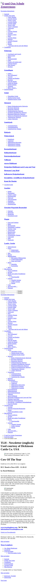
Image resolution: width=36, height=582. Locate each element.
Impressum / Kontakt (10, 576)
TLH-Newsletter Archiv (14, 553)
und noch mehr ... (12, 431)
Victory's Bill (11, 309)
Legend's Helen (12, 321)
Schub (6, 93)
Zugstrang (10, 201)
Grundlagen (8, 70)
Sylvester (10, 316)
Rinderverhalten (12, 84)
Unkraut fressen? (12, 63)
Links (9, 429)
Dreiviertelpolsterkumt (12, 156)
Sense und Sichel (16, 261)
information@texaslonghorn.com (12, 529)
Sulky (9, 238)
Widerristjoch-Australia (14, 145)
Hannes (10, 328)
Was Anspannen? (12, 75)
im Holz (10, 416)
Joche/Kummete (8, 348)
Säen (9, 253)
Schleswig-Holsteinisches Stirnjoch (17, 116)
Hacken (10, 254)
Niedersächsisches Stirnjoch (15, 111)
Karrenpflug (14, 266)
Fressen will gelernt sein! (14, 62)
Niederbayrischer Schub (14, 99)
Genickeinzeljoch (12, 125)
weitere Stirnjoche (13, 119)
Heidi (9, 320)
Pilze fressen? (11, 65)
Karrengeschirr (12, 196)
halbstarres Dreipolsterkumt (14, 174)
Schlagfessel (11, 202)
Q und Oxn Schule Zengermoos (13, 435)
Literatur (10, 423)
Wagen (6, 219)
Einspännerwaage (12, 216)
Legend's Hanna (12, 302)
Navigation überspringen (7, 11)
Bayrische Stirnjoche (13, 108)
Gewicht (10, 77)
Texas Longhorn (6, 545)
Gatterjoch (10, 141)
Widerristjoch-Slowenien (14, 142)
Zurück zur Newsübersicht (8, 532)
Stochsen (10, 67)
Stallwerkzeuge (12, 247)
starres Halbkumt (10, 163)
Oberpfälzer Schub (13, 96)
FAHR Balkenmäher (17, 259)
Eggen (9, 248)
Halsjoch (7, 132)
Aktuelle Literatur (16, 424)
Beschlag (10, 80)
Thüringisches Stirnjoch (14, 117)
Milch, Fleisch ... (12, 88)
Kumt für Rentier (10, 181)
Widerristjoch (9, 136)
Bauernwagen (11, 232)
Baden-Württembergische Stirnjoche (18, 106)
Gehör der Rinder (12, 83)
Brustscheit (11, 214)
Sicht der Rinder (12, 81)
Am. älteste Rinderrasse (10, 548)
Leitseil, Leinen (12, 194)
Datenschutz (7, 577)
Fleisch (10, 419)
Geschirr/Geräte (8, 405)
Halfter (10, 191)
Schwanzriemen (12, 199)
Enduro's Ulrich (12, 318)
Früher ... (10, 73)
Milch (9, 57)
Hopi (9, 313)
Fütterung (7, 51)
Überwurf (10, 198)
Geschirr (7, 188)
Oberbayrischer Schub (14, 98)
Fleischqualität (15, 421)
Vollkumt (7, 160)
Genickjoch (8, 122)
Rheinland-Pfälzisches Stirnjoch (16, 114)
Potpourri (10, 432)
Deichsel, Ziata (12, 229)
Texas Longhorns (12, 415)
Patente (13, 427)
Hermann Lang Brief (11, 170)
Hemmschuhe (11, 225)
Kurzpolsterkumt (10, 149)
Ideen (9, 267)
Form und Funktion (13, 222)
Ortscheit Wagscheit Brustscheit (15, 207)
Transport (10, 86)
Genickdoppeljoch (13, 127)
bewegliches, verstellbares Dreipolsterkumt (19, 178)
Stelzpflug (14, 264)
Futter (9, 60)
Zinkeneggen (14, 250)
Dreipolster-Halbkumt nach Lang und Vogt (19, 167)
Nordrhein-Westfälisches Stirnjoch (17, 112)
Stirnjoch (7, 103)
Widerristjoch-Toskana (14, 144)
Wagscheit (10, 212)
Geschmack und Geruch (14, 54)
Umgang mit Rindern (13, 78)
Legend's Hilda (12, 307)
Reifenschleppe (15, 251)
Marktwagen (11, 233)
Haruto (10, 326)
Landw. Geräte (9, 243)
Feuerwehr (11, 240)
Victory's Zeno (12, 304)
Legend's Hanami (12, 324)
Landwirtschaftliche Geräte (15, 411)
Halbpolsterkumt (10, 153)
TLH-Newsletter (8, 437)
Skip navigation (5, 541)
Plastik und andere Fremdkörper (16, 418)
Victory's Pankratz (13, 310)
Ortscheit (10, 211)
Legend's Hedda (12, 305)
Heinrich (10, 323)
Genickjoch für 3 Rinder (14, 129)
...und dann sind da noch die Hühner (18, 329)
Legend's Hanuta (12, 315)
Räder (9, 224)
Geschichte (7, 550)
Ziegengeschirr (12, 204)
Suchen (20, 291)
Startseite (6, 297)
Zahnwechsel (11, 55)
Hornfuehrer (11, 193)
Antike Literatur (15, 426)
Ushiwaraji (11, 312)
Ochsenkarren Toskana (14, 235)
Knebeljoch (11, 139)
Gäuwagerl (11, 237)
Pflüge (9, 262)
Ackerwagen (11, 230)
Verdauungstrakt (12, 59)
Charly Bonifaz (12, 301)
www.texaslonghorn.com (9, 527)
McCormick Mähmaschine (18, 258)
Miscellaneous (8, 413)
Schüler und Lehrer (9, 299)
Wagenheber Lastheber (14, 227)
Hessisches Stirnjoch (13, 109)
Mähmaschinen (12, 256)
